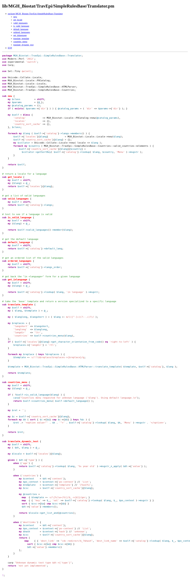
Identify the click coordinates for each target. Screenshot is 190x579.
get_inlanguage (20, 35)
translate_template (21, 38)
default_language (20, 29)
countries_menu (20, 41)
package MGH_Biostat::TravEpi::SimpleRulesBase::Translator (35, 14)
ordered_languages (21, 32)
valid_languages (20, 23)
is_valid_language (21, 26)
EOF (10, 48)
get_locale (17, 20)
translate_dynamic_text (23, 45)
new (15, 17)
